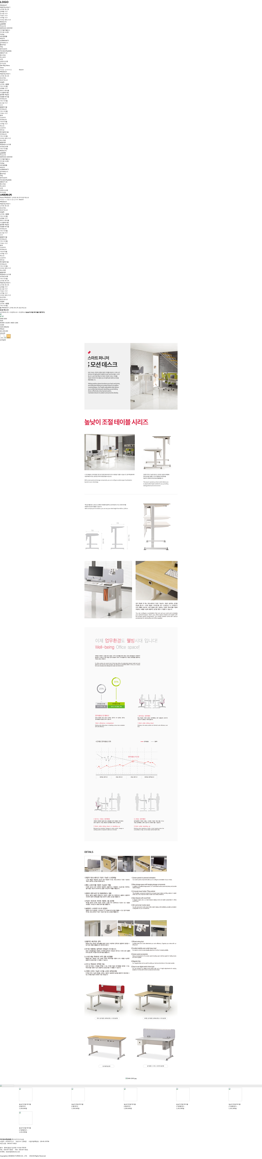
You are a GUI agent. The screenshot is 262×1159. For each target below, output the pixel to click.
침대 (1, 115)
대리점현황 (3, 36)
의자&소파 (3, 99)
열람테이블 (3, 107)
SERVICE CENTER (6, 28)
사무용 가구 (4, 17)
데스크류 (3, 140)
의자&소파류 (4, 146)
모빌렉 (2, 82)
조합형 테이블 (4, 97)
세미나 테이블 (4, 90)
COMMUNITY (4, 40)
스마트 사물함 (4, 84)
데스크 (2, 126)
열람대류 (3, 142)
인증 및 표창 (4, 61)
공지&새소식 (4, 42)
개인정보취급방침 (5, 51)
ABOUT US (3, 53)
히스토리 (3, 57)
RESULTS (3, 22)
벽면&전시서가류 (5, 144)
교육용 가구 (4, 11)
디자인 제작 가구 (5, 20)
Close (2, 67)
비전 (1, 59)
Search (21, 69)
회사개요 (3, 55)
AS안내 (2, 38)
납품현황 (3, 24)
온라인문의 (3, 49)
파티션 (2, 130)
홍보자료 (3, 44)
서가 (1, 105)
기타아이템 (3, 121)
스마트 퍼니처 (4, 9)
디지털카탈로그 (5, 30)
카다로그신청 (4, 32)
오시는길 (3, 63)
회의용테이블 (4, 132)
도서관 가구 (4, 13)
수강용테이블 (4, 92)
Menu (8, 65)
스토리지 (3, 117)
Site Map (3, 65)
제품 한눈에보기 (5, 7)
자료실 (2, 34)
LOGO (4, 2)
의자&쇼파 (3, 134)
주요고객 (3, 26)
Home (2, 197)
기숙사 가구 (4, 15)
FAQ (1, 47)
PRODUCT (3, 5)
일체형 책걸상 (4, 94)
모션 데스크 (4, 80)
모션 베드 (3, 78)
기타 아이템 (4, 86)
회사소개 (15, 1139)
